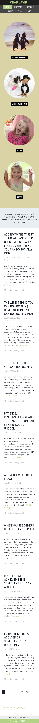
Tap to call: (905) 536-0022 (19, 721)
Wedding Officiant (19, 104)
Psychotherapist (19, 58)
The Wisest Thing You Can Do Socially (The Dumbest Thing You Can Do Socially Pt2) (18, 308)
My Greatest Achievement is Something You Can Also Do (17, 581)
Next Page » (25, 692)
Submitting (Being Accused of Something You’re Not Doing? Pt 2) (19, 639)
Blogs (19, 197)
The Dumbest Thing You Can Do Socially (18, 365)
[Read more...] (12, 285)
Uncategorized (18, 290)
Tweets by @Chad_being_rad (14, 708)
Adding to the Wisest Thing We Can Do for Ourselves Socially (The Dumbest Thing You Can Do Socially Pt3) (18, 244)
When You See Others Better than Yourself (19, 527)
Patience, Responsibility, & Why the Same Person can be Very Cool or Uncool (19, 421)
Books (19, 151)
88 (17, 692)
